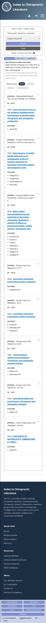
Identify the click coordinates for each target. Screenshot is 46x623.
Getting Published (11, 556)
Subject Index (28, 29)
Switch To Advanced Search (22, 53)
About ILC (8, 543)
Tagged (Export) (25, 618)
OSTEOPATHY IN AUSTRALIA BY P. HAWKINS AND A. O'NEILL (21, 439)
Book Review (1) (22, 88)
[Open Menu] (42, 16)
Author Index (17, 29)
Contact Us (8, 588)
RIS (36, 618)
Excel (5, 621)
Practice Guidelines (12, 564)
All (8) (22, 84)
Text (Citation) (9, 618)
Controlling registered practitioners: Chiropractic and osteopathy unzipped (21, 401)
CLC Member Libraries (13, 580)
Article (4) (30, 84)
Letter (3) (11, 88)
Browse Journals (10, 535)
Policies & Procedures (13, 592)
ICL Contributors (10, 584)
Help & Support (10, 539)
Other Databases (11, 568)
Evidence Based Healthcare (15, 560)
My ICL (7, 531)
